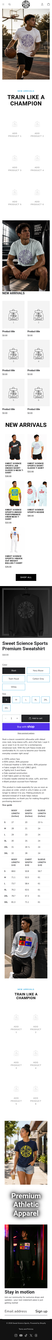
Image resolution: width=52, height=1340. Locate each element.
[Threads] (36, 1335)
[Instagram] (16, 1335)
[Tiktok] (26, 1335)
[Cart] (48, 4)
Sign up (41, 1311)
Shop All (26, 577)
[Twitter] (31, 1335)
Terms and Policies (26, 1329)
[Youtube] (21, 1335)
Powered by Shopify (38, 1323)
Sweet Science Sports (21, 1323)
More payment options (26, 733)
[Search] (9, 4)
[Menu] (3, 4)
